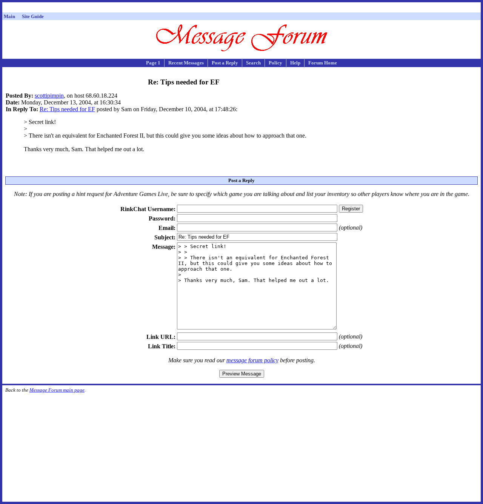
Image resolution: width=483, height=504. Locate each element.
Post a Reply (225, 63)
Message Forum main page (57, 390)
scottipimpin (49, 95)
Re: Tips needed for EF (67, 109)
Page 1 (153, 63)
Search (253, 63)
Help (295, 63)
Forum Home (322, 63)
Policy (275, 63)
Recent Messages (186, 63)
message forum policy (252, 360)
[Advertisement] (241, 8)
